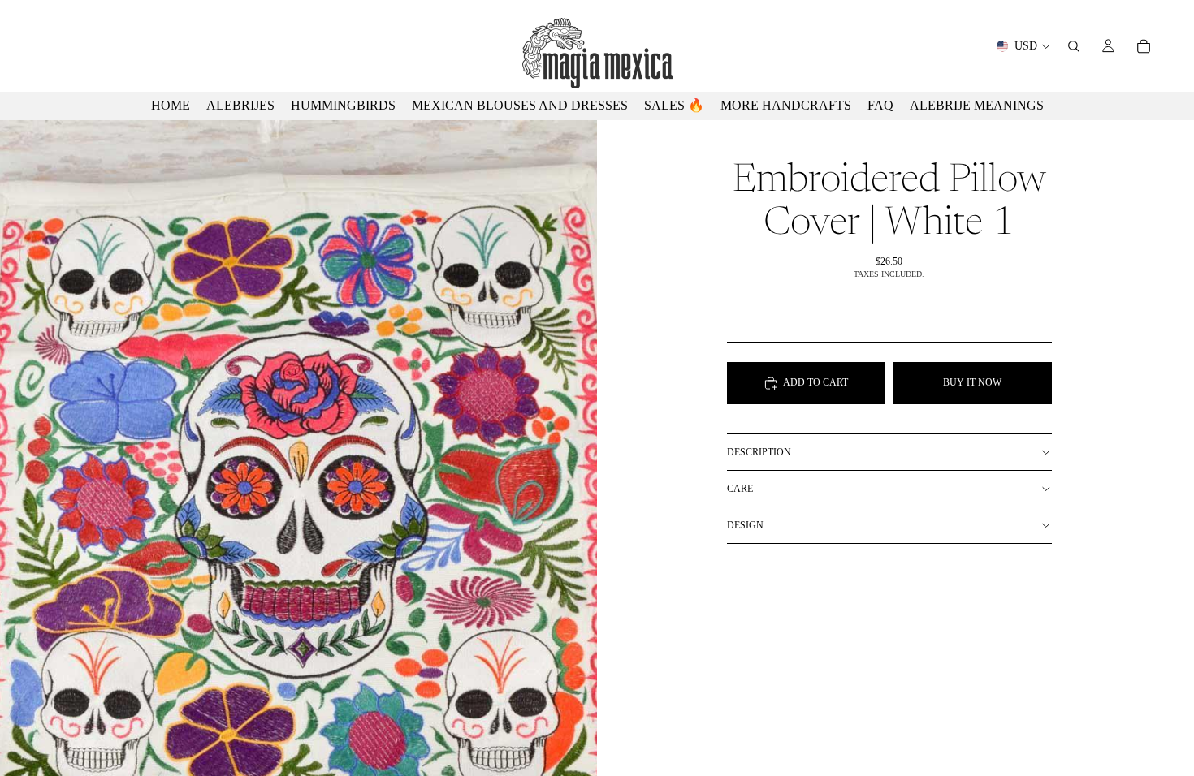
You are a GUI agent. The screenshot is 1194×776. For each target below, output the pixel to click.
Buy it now (972, 382)
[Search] (1074, 46)
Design (745, 525)
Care (740, 488)
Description (759, 452)
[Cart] (1144, 46)
